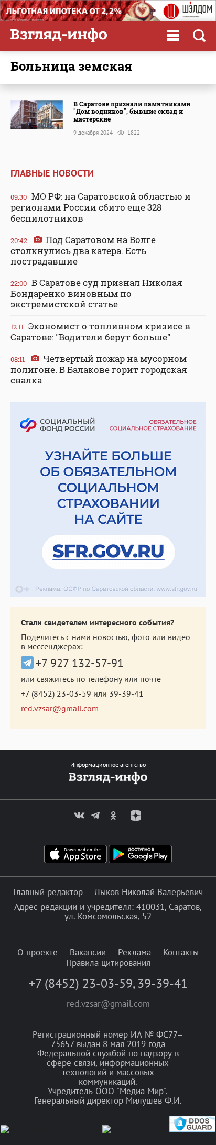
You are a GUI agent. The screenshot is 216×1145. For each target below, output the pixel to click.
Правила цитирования (108, 962)
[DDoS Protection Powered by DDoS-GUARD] (192, 1129)
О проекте (37, 952)
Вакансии (88, 952)
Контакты (181, 952)
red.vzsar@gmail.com (60, 708)
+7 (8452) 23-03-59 (56, 693)
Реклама (134, 952)
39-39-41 (126, 693)
